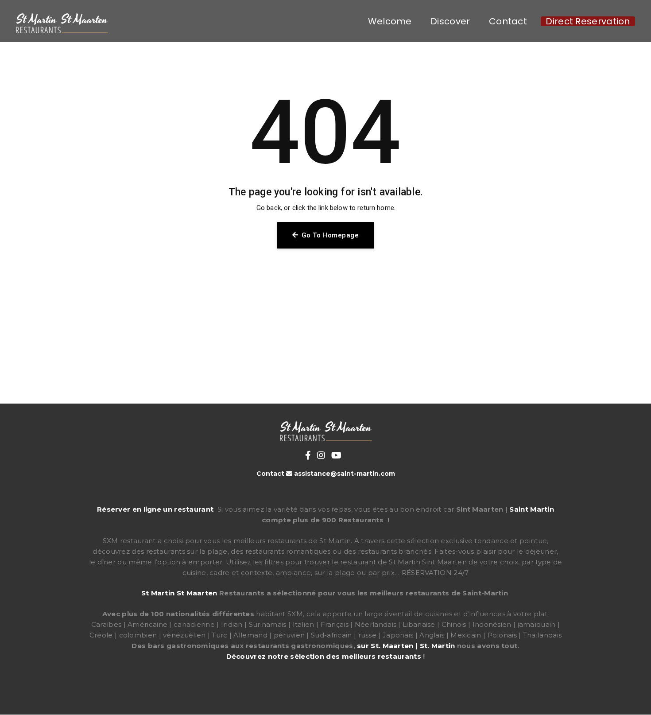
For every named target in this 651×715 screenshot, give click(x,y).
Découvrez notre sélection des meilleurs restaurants (323, 656)
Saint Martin (531, 509)
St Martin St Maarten (179, 593)
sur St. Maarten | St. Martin (406, 645)
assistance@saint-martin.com (344, 474)
